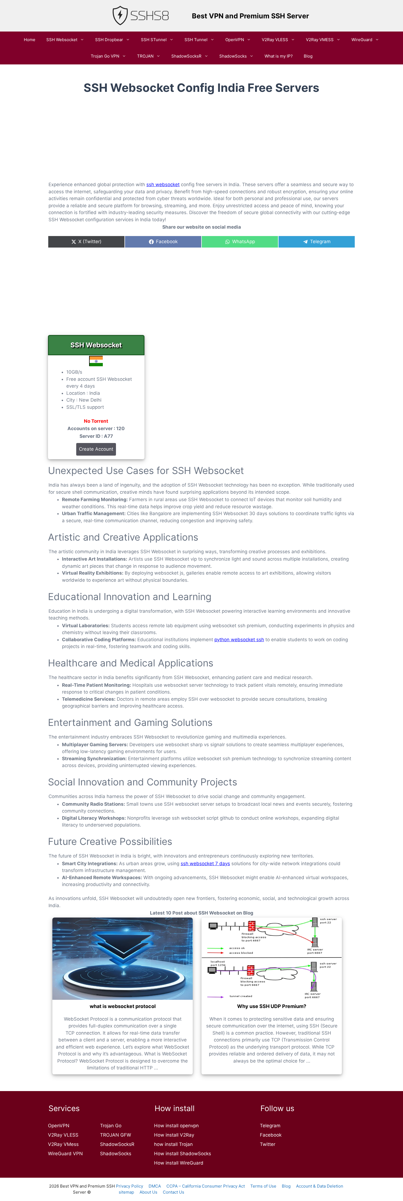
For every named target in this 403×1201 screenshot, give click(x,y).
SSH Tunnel (196, 39)
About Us (148, 1192)
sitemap (126, 1192)
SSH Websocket (61, 39)
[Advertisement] (201, 142)
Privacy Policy (129, 1186)
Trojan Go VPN (105, 56)
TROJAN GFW (115, 1135)
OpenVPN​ (234, 39)
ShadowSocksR (186, 56)
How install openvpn (176, 1125)
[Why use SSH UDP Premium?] (272, 959)
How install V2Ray (174, 1135)
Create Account (96, 449)
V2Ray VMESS (320, 39)
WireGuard (361, 39)
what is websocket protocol (123, 1006)
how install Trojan (173, 1144)
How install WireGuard (178, 1163)
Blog (308, 56)
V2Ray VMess (63, 1144)
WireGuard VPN (65, 1153)
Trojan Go (110, 1125)
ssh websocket (163, 184)
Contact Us (173, 1192)
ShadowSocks (233, 56)
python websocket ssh (239, 639)
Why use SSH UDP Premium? (271, 1006)
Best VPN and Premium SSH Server (250, 16)
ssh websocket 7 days (205, 863)
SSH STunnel (154, 39)
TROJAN (145, 56)
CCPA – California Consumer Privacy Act (205, 1186)
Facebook (271, 1135)
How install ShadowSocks (182, 1153)
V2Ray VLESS (275, 39)
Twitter (267, 1144)
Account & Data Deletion (319, 1186)
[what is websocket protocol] (122, 959)
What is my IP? (279, 56)
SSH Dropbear (109, 39)
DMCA (155, 1186)
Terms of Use (263, 1186)
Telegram (270, 1125)
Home (29, 39)
